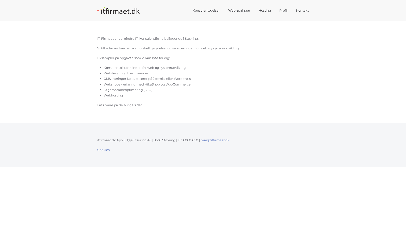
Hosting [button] (265, 10)
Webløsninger (239, 10)
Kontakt (302, 10)
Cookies (103, 150)
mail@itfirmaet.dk (215, 140)
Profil (283, 10)
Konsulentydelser (206, 10)
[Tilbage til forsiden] (118, 10)
